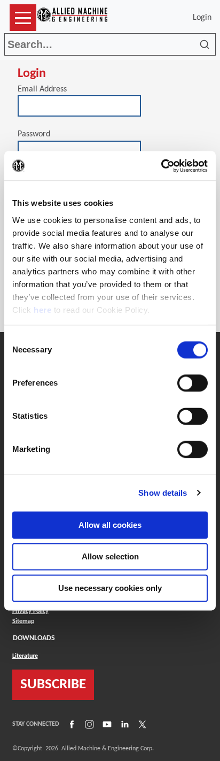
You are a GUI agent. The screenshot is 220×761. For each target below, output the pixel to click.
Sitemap (23, 621)
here (42, 309)
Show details (162, 492)
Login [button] (204, 17)
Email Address (42, 89)
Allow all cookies (110, 524)
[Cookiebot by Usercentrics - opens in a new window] (161, 166)
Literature (25, 656)
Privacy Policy (30, 611)
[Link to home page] (72, 17)
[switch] (192, 382)
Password (34, 134)
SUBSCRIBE (53, 685)
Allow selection (110, 556)
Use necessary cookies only (110, 588)
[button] (23, 17)
